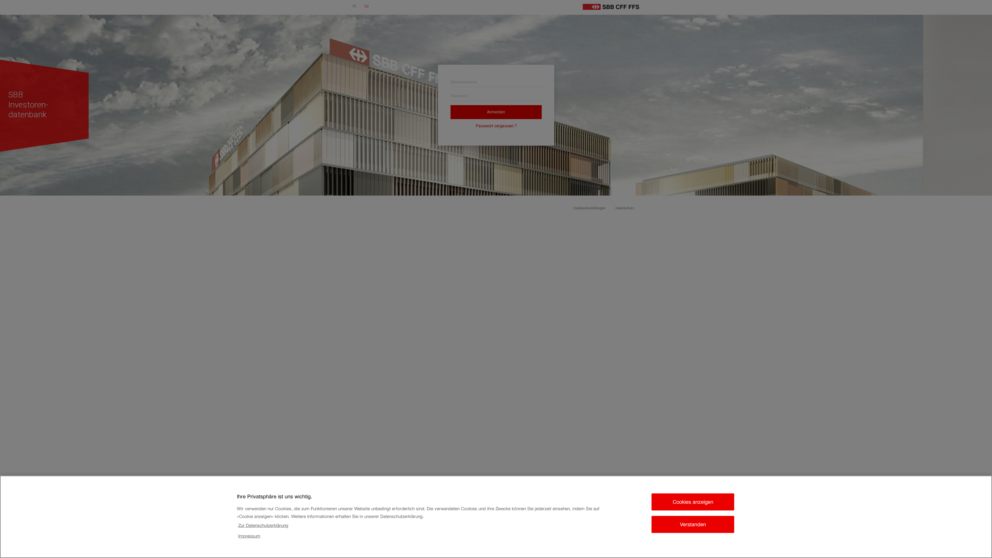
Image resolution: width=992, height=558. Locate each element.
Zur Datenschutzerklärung (263, 525)
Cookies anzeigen (693, 502)
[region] (496, 517)
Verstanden (693, 524)
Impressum (249, 536)
